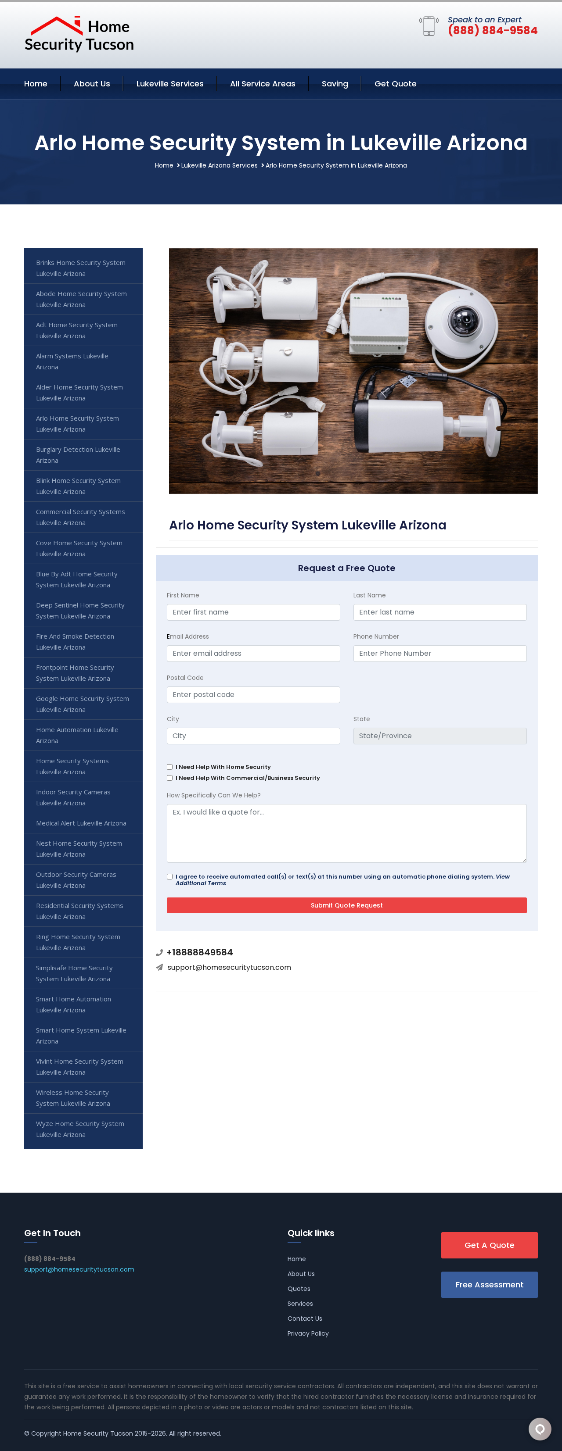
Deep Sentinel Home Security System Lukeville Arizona (80, 610)
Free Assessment (490, 1284)
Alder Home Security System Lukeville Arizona (79, 392)
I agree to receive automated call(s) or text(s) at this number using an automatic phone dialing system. (343, 879)
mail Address (188, 636)
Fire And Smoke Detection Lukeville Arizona (75, 641)
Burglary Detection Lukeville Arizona (78, 455)
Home (35, 83)
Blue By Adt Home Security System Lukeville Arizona (77, 579)
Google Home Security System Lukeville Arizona (82, 704)
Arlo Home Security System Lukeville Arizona (77, 423)
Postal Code (185, 677)
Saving (335, 83)
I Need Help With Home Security (223, 767)
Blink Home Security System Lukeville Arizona (78, 486)
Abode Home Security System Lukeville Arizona (81, 299)
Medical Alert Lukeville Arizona (81, 822)
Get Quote (396, 83)
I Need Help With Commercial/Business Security (248, 778)
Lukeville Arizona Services (219, 165)
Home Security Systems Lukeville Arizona (72, 766)
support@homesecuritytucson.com (229, 967)
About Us (92, 83)
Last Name (369, 595)
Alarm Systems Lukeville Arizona (72, 361)
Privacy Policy (308, 1333)
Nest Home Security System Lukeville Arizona (79, 848)
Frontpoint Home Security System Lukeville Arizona (75, 673)
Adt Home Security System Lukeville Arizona (77, 330)
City (173, 719)
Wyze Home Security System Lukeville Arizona (80, 1129)
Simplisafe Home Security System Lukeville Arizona (74, 973)
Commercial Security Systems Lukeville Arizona (80, 517)
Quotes (299, 1288)
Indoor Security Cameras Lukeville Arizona (73, 797)
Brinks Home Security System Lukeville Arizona (81, 268)
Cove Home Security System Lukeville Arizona (79, 548)
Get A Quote (490, 1245)
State (361, 719)
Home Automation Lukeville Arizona (77, 735)
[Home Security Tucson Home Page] (79, 33)
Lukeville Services (170, 83)
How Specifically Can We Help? (214, 795)
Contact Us (305, 1318)
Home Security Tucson (98, 1433)
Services (300, 1303)
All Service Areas (262, 83)
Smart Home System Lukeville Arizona (81, 1035)
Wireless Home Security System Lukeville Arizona (73, 1098)
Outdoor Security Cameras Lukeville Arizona (76, 880)
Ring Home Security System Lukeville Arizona (78, 942)
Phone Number (376, 636)
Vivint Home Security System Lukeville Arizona (79, 1066)
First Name (183, 595)
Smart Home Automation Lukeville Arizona (73, 1004)
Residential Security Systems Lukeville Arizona (79, 911)
